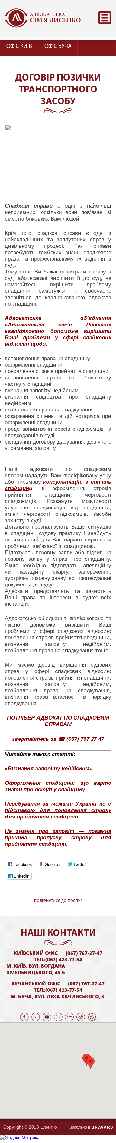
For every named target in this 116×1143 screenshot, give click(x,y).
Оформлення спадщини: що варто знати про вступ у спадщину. (58, 786)
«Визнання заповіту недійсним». (49, 769)
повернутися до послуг (58, 900)
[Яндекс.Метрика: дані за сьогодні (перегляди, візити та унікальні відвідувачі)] (20, 1137)
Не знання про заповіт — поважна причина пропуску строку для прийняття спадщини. (58, 837)
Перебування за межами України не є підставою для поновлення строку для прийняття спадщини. (58, 810)
